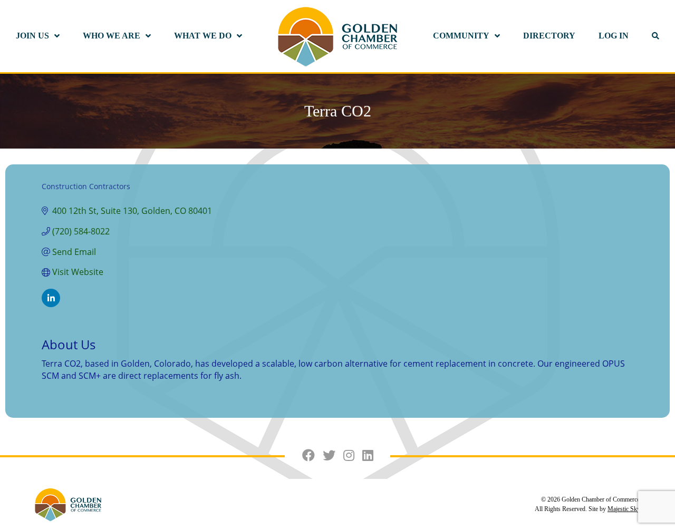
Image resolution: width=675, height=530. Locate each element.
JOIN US (32, 35)
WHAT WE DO (203, 35)
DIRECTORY (549, 35)
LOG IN (614, 35)
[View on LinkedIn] (51, 304)
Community (461, 35)
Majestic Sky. (624, 509)
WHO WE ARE (111, 35)
